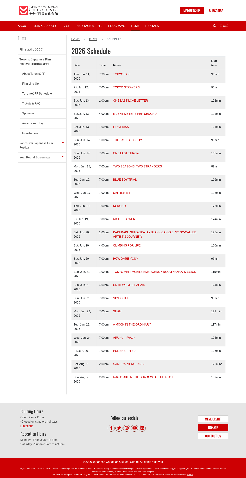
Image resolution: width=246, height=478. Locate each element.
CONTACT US (213, 435)
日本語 (224, 25)
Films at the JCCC (31, 49)
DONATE (213, 427)
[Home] (39, 11)
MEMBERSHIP (192, 10)
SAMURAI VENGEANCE (129, 364)
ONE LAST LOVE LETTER (130, 100)
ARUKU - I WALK (124, 337)
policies (190, 474)
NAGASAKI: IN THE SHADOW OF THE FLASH (144, 377)
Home (75, 39)
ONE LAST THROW (126, 153)
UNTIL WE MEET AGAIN (129, 285)
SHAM (117, 311)
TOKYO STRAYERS (126, 87)
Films (93, 39)
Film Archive (30, 133)
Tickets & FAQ (31, 103)
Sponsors (28, 113)
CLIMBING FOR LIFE (127, 245)
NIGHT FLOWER (124, 219)
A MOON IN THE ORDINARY (132, 324)
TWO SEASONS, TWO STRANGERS (137, 166)
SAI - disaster (121, 192)
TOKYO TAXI (121, 74)
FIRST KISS (121, 126)
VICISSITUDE (122, 298)
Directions (26, 425)
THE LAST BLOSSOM (127, 140)
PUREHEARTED (124, 350)
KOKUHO (119, 206)
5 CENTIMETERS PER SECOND (135, 113)
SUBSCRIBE (216, 10)
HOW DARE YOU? (125, 258)
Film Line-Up (30, 83)
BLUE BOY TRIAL (125, 179)
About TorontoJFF (33, 73)
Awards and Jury (33, 123)
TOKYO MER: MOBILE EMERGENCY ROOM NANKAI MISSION (154, 271)
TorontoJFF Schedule (37, 93)
